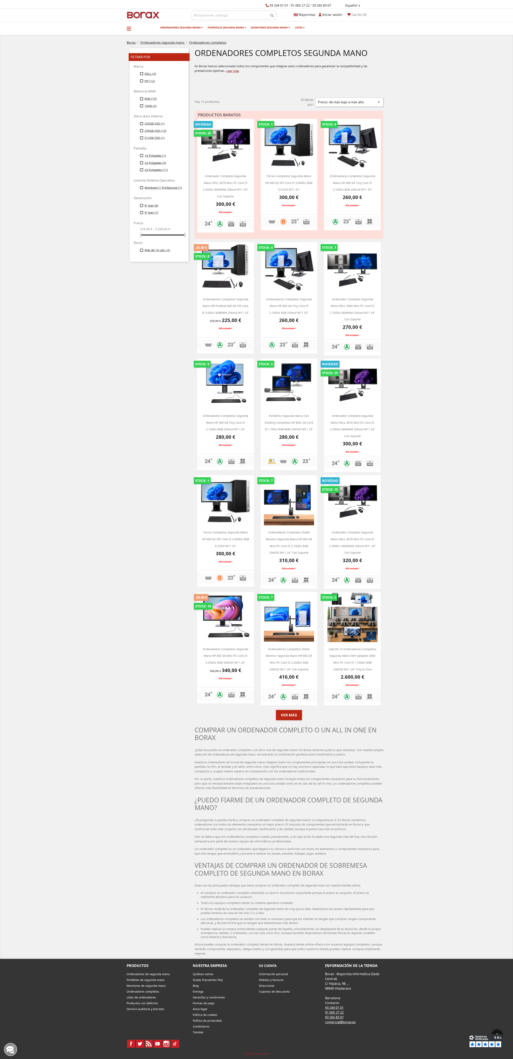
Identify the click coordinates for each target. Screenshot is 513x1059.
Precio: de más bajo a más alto (349, 102)
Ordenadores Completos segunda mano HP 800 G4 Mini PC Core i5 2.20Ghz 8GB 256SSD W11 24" (225, 655)
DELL (150, 74)
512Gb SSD (154, 138)
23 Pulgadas (155, 163)
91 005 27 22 (300, 5)
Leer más (232, 71)
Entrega (198, 991)
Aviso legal (200, 1009)
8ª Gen (151, 205)
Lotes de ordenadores (141, 997)
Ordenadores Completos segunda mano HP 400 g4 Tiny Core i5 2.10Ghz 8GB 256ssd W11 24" (225, 422)
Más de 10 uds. (157, 250)
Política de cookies (205, 1015)
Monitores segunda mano (269, 27)
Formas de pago (203, 1003)
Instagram (166, 1044)
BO (142, 14)
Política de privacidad (207, 1020)
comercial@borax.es (340, 1022)
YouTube (157, 1044)
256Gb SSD (155, 131)
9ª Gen (151, 212)
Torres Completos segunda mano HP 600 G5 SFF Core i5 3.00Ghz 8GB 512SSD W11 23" (288, 182)
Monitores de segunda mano (146, 986)
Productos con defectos (142, 1003)
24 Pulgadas (156, 170)
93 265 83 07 (321, 5)
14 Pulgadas (155, 155)
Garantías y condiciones (209, 997)
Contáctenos (201, 1026)
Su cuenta (268, 966)
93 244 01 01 (279, 5)
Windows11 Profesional (163, 188)
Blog (196, 986)
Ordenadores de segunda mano (148, 974)
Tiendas (198, 1032)
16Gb (150, 106)
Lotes (299, 27)
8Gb (150, 98)
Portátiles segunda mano (226, 27)
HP (149, 81)
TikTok (175, 1044)
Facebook (131, 1044)
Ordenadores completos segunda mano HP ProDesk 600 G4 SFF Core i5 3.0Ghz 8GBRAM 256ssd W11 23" (225, 306)
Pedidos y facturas (271, 980)
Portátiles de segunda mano (146, 980)
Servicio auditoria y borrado (145, 1009)
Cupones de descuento (274, 991)
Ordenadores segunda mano (180, 27)
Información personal (273, 974)
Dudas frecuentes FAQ (208, 980)
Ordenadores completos (143, 991)
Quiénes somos (203, 974)
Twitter (140, 1044)
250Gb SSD (154, 123)
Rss (149, 1044)
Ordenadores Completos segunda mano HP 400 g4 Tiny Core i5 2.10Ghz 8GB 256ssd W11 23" (352, 182)
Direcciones (267, 986)
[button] (129, 28)
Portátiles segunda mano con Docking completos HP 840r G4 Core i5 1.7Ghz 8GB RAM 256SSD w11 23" (289, 422)
